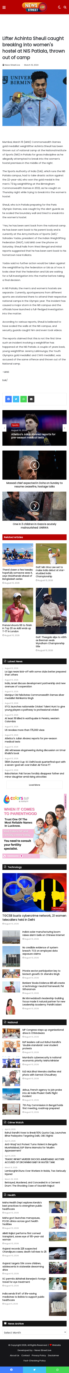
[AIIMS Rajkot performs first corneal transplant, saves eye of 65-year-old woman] (58, 1236)
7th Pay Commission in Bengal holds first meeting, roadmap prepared (42, 1107)
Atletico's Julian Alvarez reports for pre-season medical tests (33, 436)
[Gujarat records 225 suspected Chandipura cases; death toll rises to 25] (58, 1253)
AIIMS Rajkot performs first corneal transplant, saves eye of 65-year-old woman (23, 1236)
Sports (15, 425)
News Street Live (12, 65)
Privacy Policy (39, 1355)
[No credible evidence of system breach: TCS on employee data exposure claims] (11, 956)
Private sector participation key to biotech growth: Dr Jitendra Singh (41, 972)
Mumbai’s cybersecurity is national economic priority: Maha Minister (41, 1059)
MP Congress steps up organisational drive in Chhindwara (43, 1031)
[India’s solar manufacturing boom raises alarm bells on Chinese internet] (11, 937)
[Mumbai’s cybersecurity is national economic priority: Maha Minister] (11, 1062)
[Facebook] (8, 399)
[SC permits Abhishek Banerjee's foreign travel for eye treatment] (58, 1283)
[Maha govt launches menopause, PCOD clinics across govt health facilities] (58, 1222)
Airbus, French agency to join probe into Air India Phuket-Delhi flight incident (42, 1093)
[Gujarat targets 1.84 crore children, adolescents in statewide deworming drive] (58, 1268)
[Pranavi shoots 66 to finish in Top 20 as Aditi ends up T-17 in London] (17, 605)
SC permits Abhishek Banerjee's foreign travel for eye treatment (24, 1280)
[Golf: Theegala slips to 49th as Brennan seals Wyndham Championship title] (51, 611)
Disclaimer (53, 1355)
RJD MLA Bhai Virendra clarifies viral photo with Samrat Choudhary (41, 1073)
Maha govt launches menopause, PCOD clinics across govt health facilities (21, 1221)
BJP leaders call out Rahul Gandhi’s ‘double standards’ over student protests (41, 1045)
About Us (14, 1355)
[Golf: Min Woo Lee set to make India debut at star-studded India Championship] (51, 553)
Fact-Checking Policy (35, 1360)
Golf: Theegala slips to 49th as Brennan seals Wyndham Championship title (51, 642)
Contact (25, 1355)
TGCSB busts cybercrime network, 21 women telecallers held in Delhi (34, 918)
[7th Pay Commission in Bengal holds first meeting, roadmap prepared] (11, 1109)
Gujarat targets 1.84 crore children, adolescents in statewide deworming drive (23, 1266)
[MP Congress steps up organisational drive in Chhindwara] (11, 1033)
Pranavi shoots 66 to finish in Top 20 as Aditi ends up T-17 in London (17, 628)
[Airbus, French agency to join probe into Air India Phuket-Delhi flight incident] (11, 1094)
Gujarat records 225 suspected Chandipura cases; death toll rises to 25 (24, 1250)
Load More (34, 784)
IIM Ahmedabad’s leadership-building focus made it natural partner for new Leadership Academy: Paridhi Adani (43, 1001)
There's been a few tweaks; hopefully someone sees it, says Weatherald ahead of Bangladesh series (17, 574)
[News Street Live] (34, 7)
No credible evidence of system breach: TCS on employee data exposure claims (40, 950)
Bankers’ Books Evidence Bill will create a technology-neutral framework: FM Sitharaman (43, 986)
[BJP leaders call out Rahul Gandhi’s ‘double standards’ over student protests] (11, 1046)
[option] (34, 428)
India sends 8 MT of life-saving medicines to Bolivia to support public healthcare (23, 1297)
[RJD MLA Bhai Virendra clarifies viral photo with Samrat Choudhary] (11, 1078)
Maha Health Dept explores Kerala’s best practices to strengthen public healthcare (22, 1205)
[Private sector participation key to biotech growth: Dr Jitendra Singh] (11, 973)
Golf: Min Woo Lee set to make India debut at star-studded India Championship (50, 572)
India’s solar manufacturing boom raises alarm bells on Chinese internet (43, 933)
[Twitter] (16, 399)
